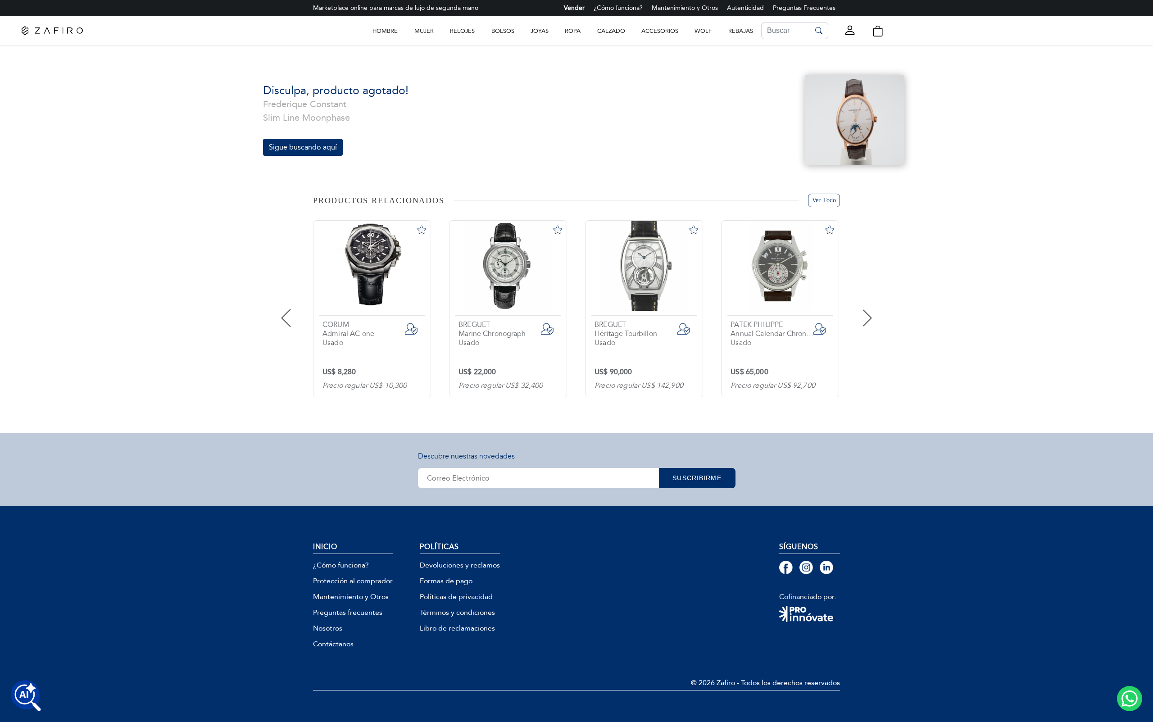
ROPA (573, 30)
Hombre (385, 30)
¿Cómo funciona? (618, 8)
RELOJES (462, 30)
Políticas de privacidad (456, 596)
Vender (574, 8)
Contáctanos (333, 644)
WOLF (703, 30)
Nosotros (327, 628)
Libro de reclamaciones (457, 628)
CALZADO (611, 30)
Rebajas (740, 30)
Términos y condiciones (457, 612)
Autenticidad (745, 8)
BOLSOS (502, 30)
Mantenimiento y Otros (685, 8)
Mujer (424, 30)
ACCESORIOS (659, 30)
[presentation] (304, 309)
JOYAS (540, 30)
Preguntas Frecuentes (804, 8)
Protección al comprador (353, 581)
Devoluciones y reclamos (460, 565)
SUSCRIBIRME (696, 477)
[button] (877, 31)
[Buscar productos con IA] (26, 695)
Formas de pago (446, 581)
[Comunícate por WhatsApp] (1129, 698)
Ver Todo (824, 200)
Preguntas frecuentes (347, 612)
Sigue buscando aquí (303, 147)
